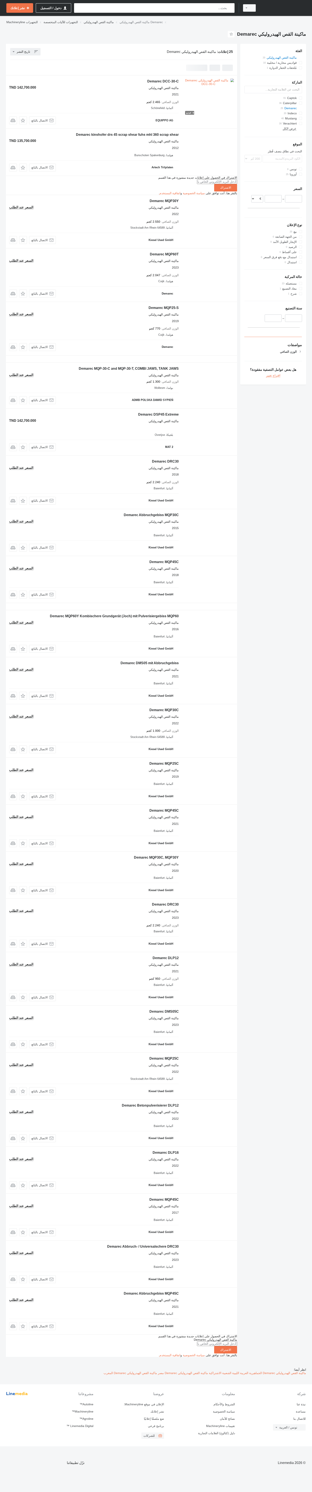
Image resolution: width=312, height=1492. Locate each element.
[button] (23, 120)
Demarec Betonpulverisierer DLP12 (150, 1105)
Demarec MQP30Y (164, 201)
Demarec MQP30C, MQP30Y (156, 857)
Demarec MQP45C (164, 562)
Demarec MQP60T (164, 254)
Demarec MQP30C (164, 710)
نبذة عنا (301, 1404)
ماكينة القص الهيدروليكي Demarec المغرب (130, 1373)
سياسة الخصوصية (194, 193)
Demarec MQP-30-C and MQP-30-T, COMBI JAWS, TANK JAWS (129, 368)
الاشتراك (225, 187)
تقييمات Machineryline (220, 1426)
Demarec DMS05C (164, 1011)
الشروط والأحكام (224, 1404)
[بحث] (230, 8)
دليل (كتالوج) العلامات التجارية (216, 1433)
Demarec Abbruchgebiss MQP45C (151, 1293)
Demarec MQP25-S (164, 308)
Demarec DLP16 (166, 1152)
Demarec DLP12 (166, 958)
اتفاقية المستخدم (169, 193)
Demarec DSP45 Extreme (158, 414)
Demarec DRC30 (165, 461)
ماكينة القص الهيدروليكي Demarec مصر (182, 1373)
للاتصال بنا (299, 1418)
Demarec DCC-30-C (163, 81)
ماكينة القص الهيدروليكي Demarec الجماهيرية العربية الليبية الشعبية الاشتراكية (257, 1373)
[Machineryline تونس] (283, 8)
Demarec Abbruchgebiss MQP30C (151, 515)
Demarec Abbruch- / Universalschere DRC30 (143, 1246)
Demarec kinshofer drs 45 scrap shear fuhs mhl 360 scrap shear (127, 134)
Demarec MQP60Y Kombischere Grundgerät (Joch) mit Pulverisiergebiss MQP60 (114, 616)
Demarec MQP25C (164, 763)
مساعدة (301, 1411)
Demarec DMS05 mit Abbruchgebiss (150, 663)
